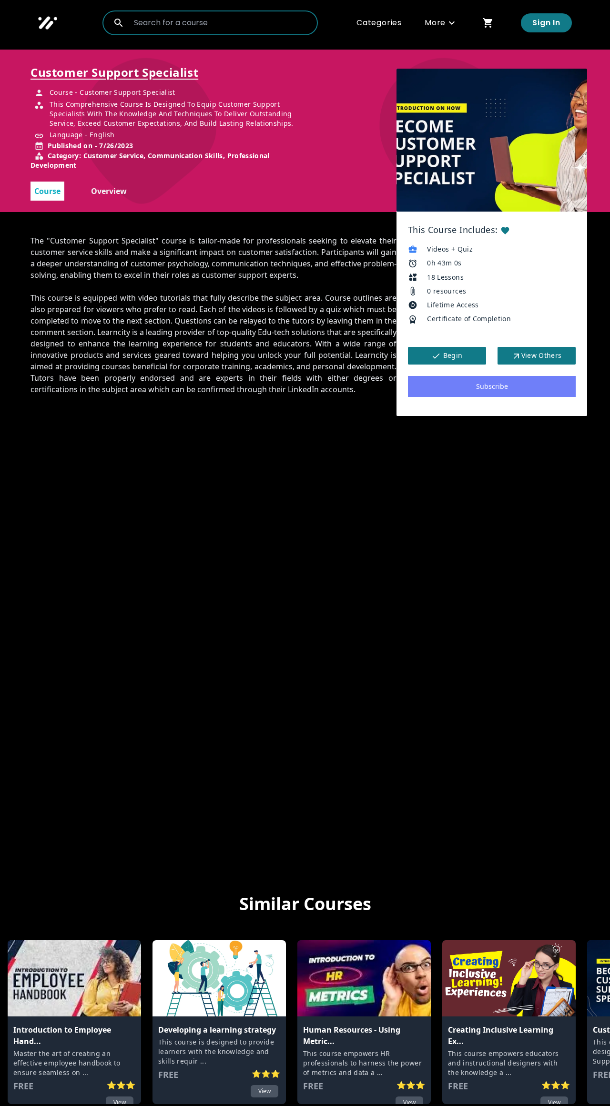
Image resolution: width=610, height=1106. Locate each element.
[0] (488, 22)
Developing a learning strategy (217, 1030)
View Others (541, 355)
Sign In (546, 22)
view (264, 1091)
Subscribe (492, 386)
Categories (379, 22)
